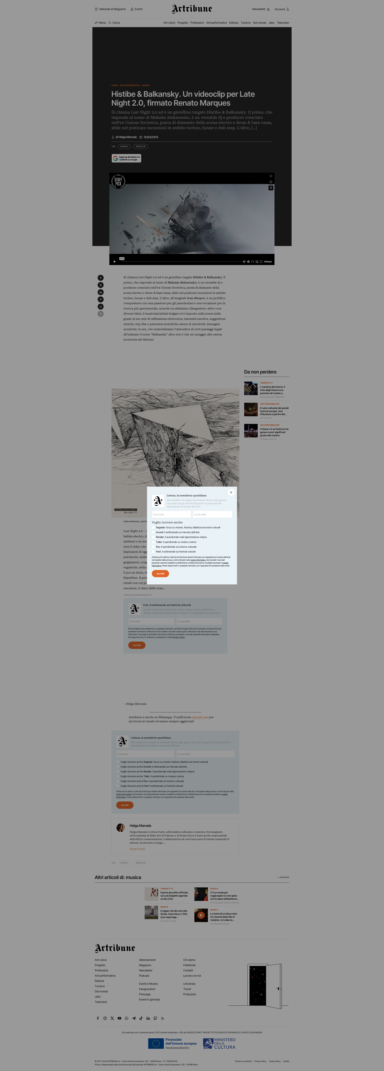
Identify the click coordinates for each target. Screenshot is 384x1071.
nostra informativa (198, 560)
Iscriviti (160, 573)
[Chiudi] (231, 492)
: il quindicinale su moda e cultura (176, 541)
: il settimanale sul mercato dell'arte (178, 532)
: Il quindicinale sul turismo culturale (176, 546)
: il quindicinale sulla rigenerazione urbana (181, 537)
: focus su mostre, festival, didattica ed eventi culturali (188, 527)
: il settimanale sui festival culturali (175, 551)
